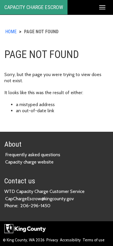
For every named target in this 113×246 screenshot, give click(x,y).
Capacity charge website (29, 162)
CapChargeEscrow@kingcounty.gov (39, 198)
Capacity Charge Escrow (33, 7)
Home (11, 31)
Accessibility (70, 240)
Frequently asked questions (32, 154)
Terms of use (94, 240)
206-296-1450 (35, 205)
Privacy (52, 240)
